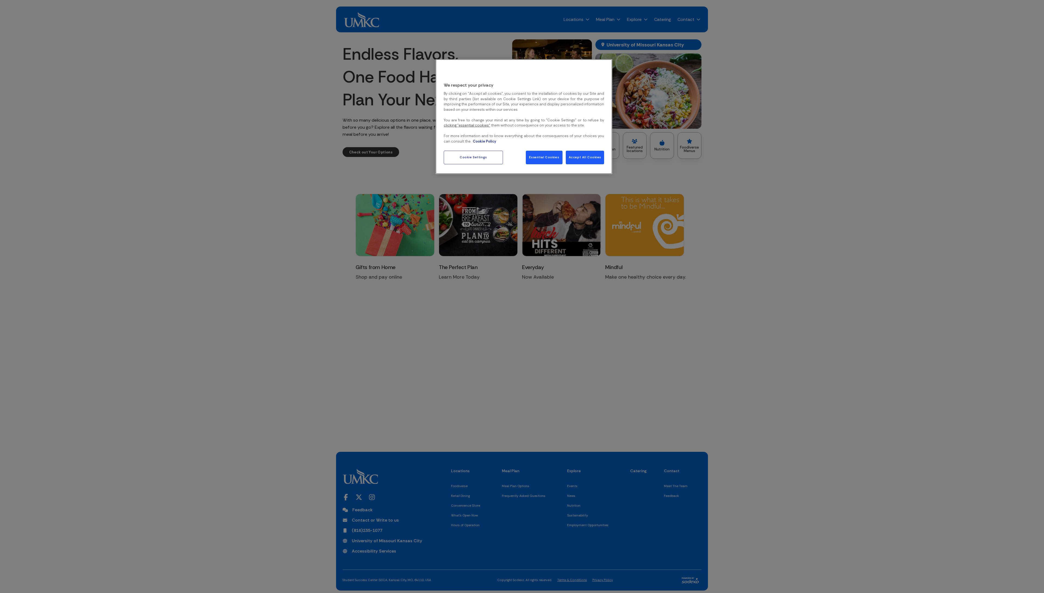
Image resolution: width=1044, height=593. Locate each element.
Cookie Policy (484, 141)
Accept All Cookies (585, 158)
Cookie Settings (473, 158)
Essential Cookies (544, 158)
